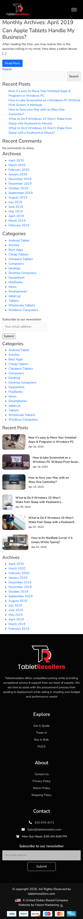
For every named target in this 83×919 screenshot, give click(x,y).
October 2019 (18, 188)
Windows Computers (23, 310)
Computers (16, 264)
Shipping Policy (41, 795)
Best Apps (15, 250)
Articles (13, 245)
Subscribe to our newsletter (21, 319)
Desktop (14, 268)
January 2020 (17, 174)
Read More (12, 63)
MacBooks (15, 282)
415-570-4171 (44, 822)
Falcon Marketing (47, 905)
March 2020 (16, 165)
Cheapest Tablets (20, 259)
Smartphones (17, 291)
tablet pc (14, 296)
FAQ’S (41, 746)
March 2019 (16, 221)
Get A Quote (41, 726)
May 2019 (15, 211)
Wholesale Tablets (21, 305)
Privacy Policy (42, 781)
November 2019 (20, 184)
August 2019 (17, 197)
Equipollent (16, 277)
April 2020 (16, 160)
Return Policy (41, 788)
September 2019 (20, 193)
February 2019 (18, 225)
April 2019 (16, 216)
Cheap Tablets (18, 254)
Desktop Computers (22, 273)
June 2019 (15, 207)
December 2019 (19, 179)
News (12, 287)
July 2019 (15, 202)
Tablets (13, 301)
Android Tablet (18, 240)
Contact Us (42, 774)
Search (7, 69)
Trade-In (41, 733)
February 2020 (18, 170)
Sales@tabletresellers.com (44, 829)
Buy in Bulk (41, 740)
